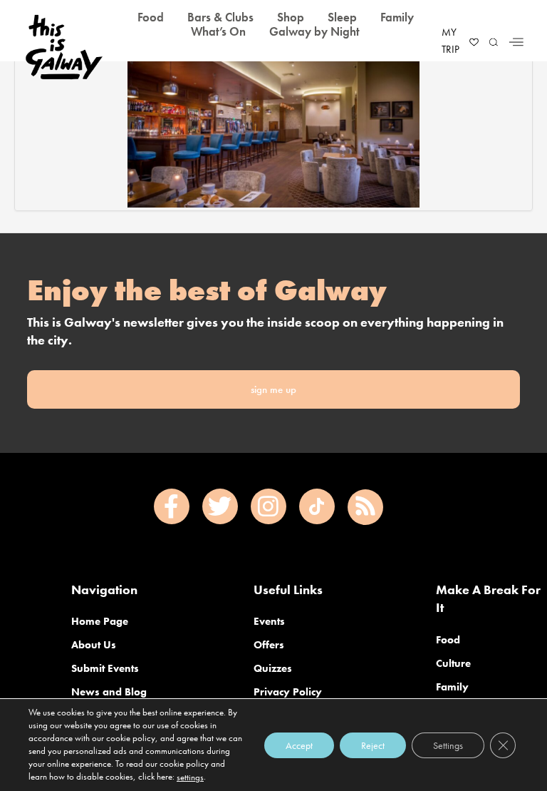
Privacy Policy (288, 692)
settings (190, 777)
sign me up (273, 389)
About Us (93, 645)
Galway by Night (314, 31)
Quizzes (273, 668)
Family (452, 687)
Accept (299, 744)
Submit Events (105, 668)
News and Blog (109, 692)
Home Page (99, 621)
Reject (373, 744)
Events (269, 621)
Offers (269, 645)
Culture (453, 663)
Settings (448, 744)
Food (448, 640)
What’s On (218, 31)
